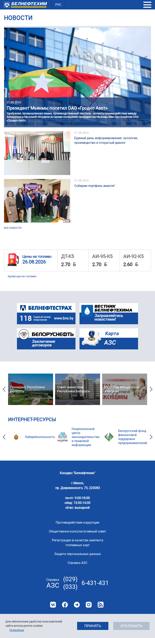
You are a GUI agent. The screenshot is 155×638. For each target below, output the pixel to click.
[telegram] (77, 605)
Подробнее (16, 630)
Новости (18, 18)
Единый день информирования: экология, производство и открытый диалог (106, 140)
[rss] (101, 605)
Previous (4, 389)
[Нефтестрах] (46, 313)
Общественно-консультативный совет (77, 531)
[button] (147, 5)
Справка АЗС (77, 563)
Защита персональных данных (77, 554)
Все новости (12, 228)
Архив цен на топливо (22, 276)
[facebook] (65, 605)
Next (151, 389)
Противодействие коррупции (77, 522)
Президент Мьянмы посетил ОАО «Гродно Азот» (57, 108)
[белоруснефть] (46, 338)
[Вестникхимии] (109, 313)
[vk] (53, 605)
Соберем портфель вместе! (94, 186)
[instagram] (89, 605)
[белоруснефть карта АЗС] (109, 338)
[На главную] (25, 5)
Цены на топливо (36, 256)
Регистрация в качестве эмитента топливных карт (77, 542)
